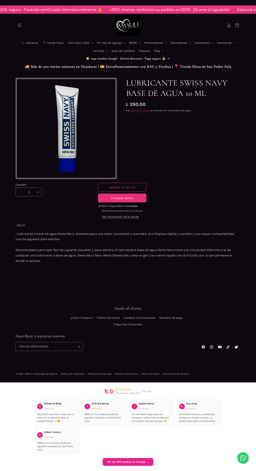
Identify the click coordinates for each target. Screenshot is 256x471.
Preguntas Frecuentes (128, 324)
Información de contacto (176, 373)
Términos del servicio (126, 373)
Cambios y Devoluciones (140, 317)
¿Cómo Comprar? (81, 317)
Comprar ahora (122, 198)
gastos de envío (140, 110)
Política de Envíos (108, 317)
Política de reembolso (73, 373)
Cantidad (21, 184)
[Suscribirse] (79, 346)
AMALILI (29, 374)
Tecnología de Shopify (46, 374)
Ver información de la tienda (120, 216)
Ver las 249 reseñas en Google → (128, 461)
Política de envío (150, 373)
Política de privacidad (99, 373)
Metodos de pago (171, 317)
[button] (20, 25)
